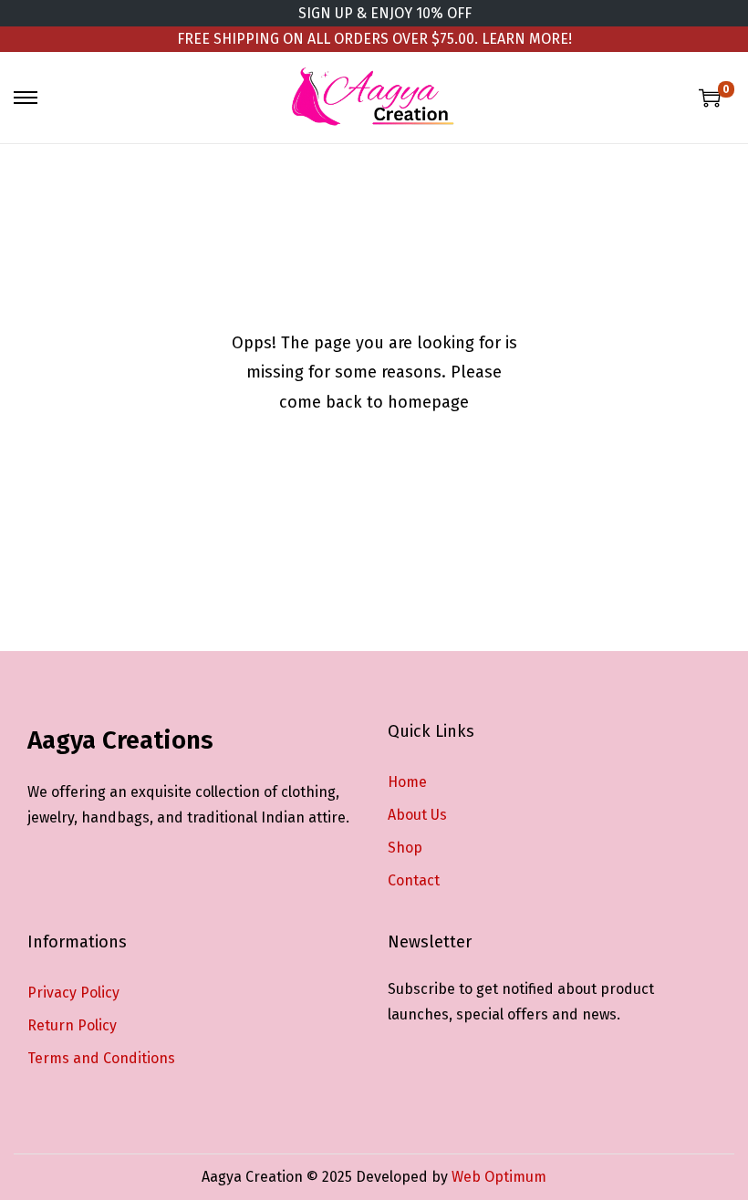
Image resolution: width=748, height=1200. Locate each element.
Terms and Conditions (101, 1058)
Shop (405, 847)
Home (407, 782)
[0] (710, 98)
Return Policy (72, 1025)
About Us (417, 814)
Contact (414, 880)
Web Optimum (499, 1176)
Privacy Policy (73, 992)
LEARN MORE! (527, 38)
